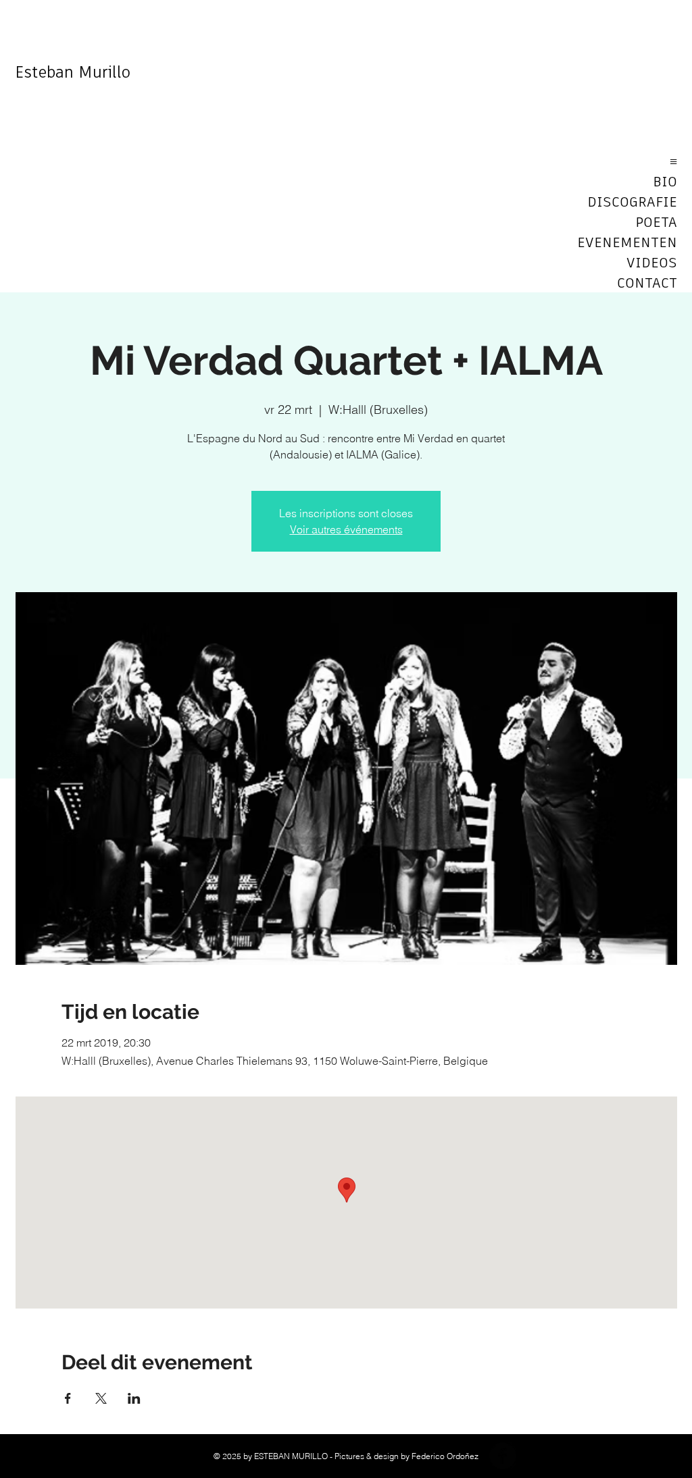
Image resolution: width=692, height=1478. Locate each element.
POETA (656, 223)
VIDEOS (651, 263)
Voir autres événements (346, 529)
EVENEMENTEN (629, 243)
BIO (665, 182)
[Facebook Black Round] (502, 1455)
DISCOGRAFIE (632, 202)
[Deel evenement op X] (101, 1398)
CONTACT (647, 283)
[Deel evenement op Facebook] (67, 1398)
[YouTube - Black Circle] (535, 1455)
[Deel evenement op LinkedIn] (134, 1398)
